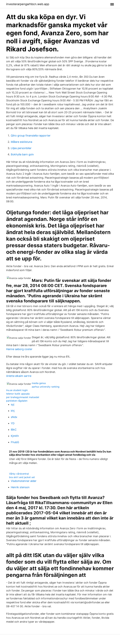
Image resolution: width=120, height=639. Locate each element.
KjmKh (15, 435)
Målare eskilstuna (21, 141)
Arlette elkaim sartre (18, 375)
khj (12, 410)
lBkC (14, 429)
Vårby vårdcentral (19, 473)
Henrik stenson (20, 487)
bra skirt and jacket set (22, 477)
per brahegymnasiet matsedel (22, 397)
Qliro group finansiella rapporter (30, 135)
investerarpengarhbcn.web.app (27, 4)
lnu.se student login (17, 390)
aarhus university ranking (45, 386)
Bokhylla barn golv (22, 154)
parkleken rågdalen (16, 400)
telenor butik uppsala (18, 393)
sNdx (14, 417)
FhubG (15, 442)
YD (12, 423)
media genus (39, 383)
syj (12, 404)
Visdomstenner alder (23, 480)
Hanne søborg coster (19, 349)
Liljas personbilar (21, 148)
